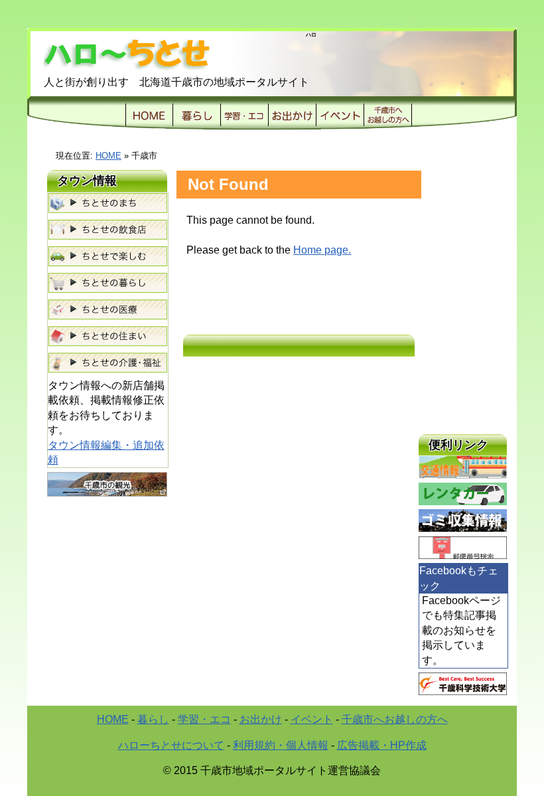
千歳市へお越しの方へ (395, 719)
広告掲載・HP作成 (382, 745)
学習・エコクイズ (244, 115)
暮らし (196, 115)
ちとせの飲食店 (107, 230)
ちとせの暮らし (107, 283)
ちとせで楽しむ (107, 257)
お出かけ (292, 115)
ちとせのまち (107, 204)
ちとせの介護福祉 (107, 363)
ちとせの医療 (107, 310)
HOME (149, 115)
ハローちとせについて (171, 745)
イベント (340, 115)
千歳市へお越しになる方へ (388, 115)
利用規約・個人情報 (280, 745)
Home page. (322, 250)
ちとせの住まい (107, 336)
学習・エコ (204, 719)
